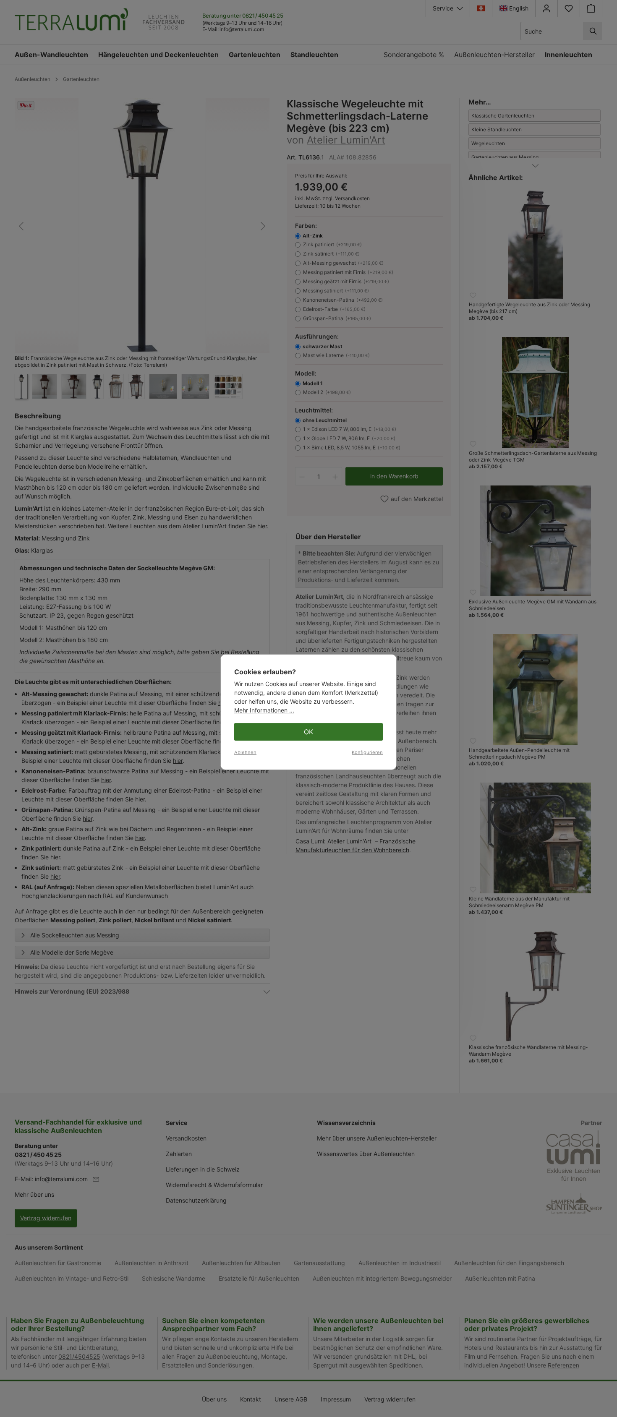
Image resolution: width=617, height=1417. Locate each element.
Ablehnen (245, 752)
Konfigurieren (367, 752)
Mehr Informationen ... (264, 710)
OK (308, 732)
